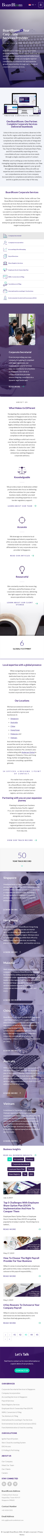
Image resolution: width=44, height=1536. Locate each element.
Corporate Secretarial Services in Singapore (18, 1389)
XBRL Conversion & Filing (11, 1412)
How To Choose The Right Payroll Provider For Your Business (21, 1259)
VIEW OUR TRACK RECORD (20, 840)
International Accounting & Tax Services (17, 1420)
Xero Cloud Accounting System (14, 1442)
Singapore (14, 718)
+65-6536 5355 (7, 1510)
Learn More (10, 910)
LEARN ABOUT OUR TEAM (20, 506)
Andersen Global (28, 752)
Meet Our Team (8, 1465)
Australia (13, 722)
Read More (14, 386)
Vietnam (13, 738)
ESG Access (6, 1446)
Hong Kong (14, 730)
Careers (5, 1473)
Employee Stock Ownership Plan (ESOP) (17, 1408)
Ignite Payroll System (10, 1439)
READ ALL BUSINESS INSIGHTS (17, 1155)
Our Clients (6, 1469)
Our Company (7, 1461)
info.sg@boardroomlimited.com (12, 1520)
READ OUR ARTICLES (20, 556)
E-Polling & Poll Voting (10, 1450)
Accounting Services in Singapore (14, 1397)
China (12, 726)
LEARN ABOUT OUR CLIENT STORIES (20, 604)
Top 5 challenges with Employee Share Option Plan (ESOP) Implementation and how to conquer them (21, 1207)
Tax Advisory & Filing (10, 1416)
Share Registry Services (11, 1404)
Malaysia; (14, 734)
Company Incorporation (11, 1393)
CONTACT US (22, 1370)
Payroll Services (8, 1401)
